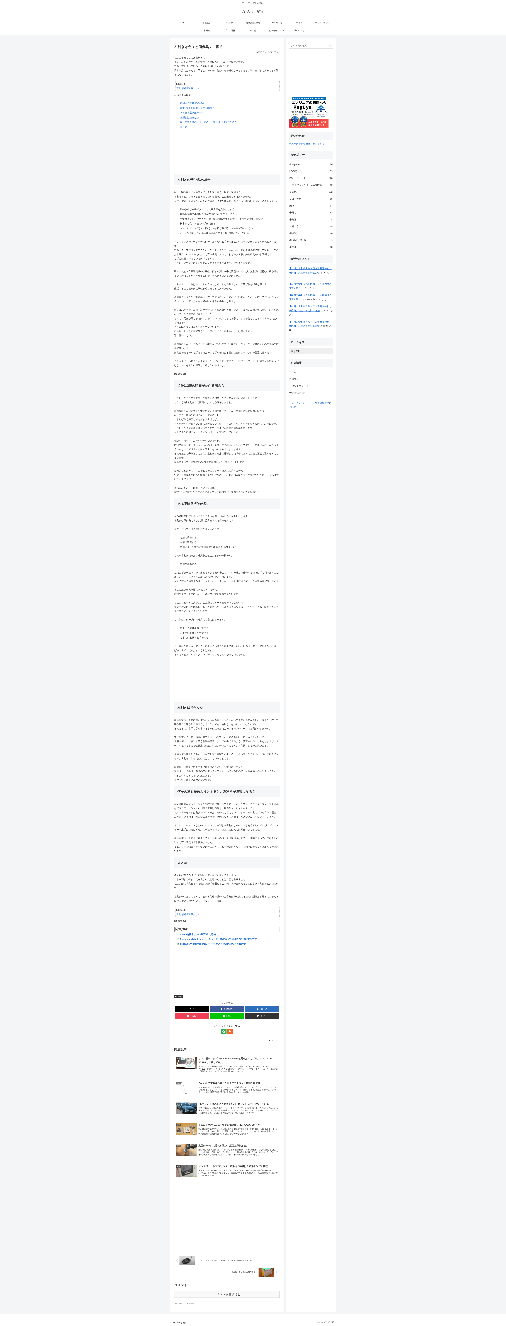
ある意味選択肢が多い (192, 112)
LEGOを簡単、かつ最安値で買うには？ (201, 934)
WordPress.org (297, 393)
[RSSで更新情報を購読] (230, 1031)
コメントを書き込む (226, 1294)
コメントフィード (298, 386)
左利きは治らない (189, 117)
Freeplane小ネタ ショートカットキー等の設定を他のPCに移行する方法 (218, 939)
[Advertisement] (227, 151)
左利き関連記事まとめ (188, 88)
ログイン (294, 372)
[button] (262, 1016)
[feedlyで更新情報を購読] (224, 1031)
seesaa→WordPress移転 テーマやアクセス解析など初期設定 (213, 944)
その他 (179, 997)
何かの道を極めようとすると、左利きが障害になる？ (208, 122)
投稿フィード (296, 379)
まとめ (183, 127)
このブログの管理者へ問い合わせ (306, 144)
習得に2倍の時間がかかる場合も (197, 108)
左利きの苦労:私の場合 (192, 103)
